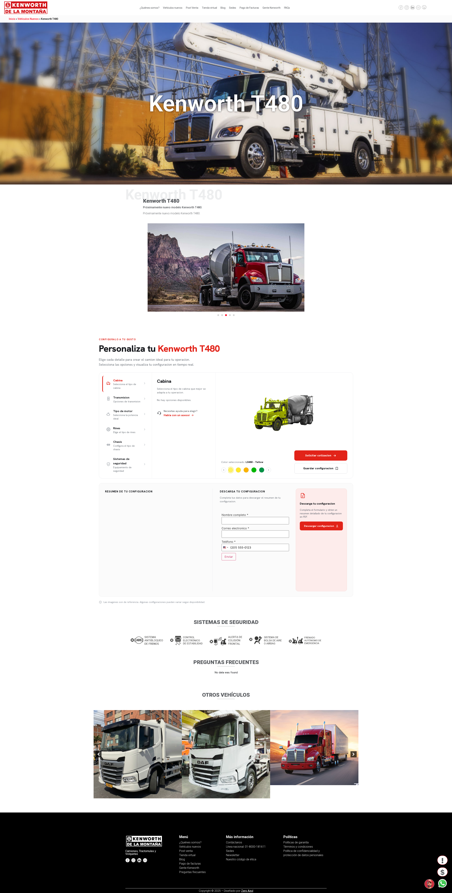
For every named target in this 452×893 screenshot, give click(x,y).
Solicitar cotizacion (318, 455)
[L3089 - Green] (261, 470)
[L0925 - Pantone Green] (254, 470)
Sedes (232, 7)
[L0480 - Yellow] (230, 470)
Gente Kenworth (272, 7)
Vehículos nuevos (172, 7)
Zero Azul (247, 890)
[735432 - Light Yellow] (246, 470)
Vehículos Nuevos (28, 18)
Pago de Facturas (249, 7)
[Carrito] (424, 7)
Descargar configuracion (319, 526)
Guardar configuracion (318, 468)
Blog (223, 7)
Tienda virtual (209, 7)
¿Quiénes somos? (149, 7)
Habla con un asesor (177, 415)
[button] (218, 315)
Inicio (12, 18)
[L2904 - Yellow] (238, 470)
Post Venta (192, 7)
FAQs (287, 7)
